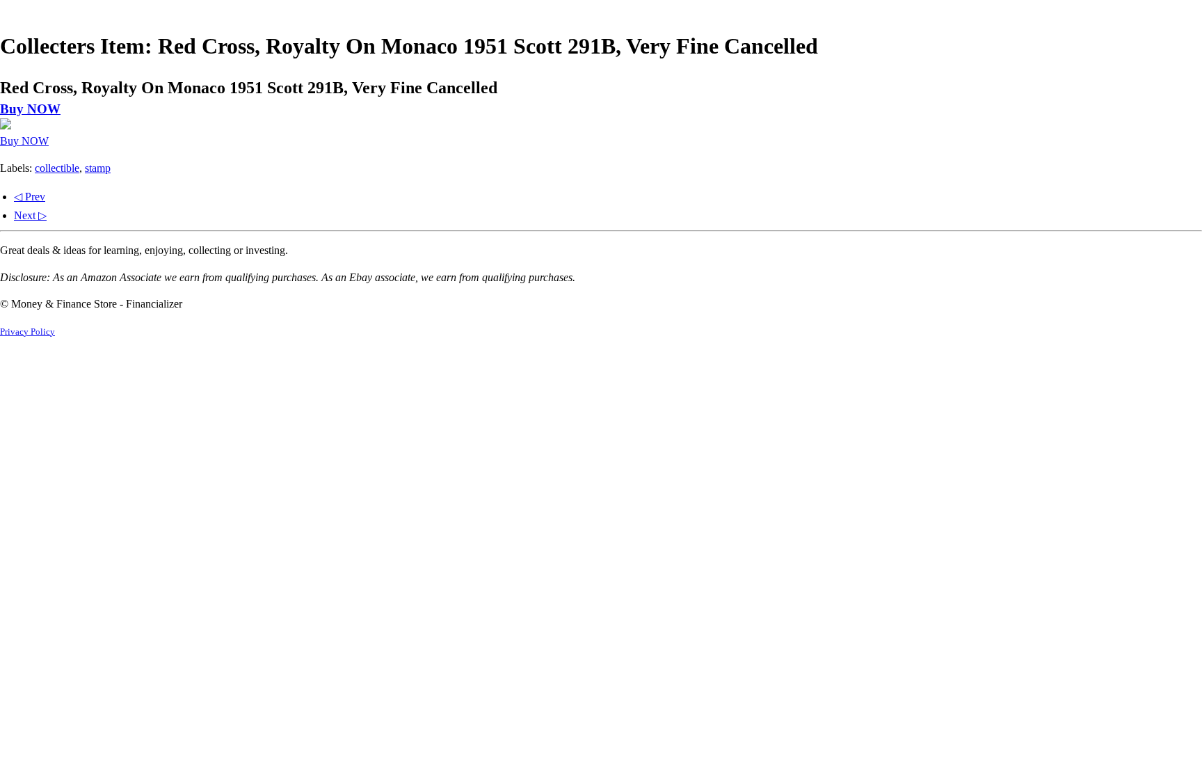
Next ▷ (30, 215)
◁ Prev (29, 197)
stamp (98, 168)
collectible (57, 168)
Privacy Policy (27, 332)
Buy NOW (30, 109)
